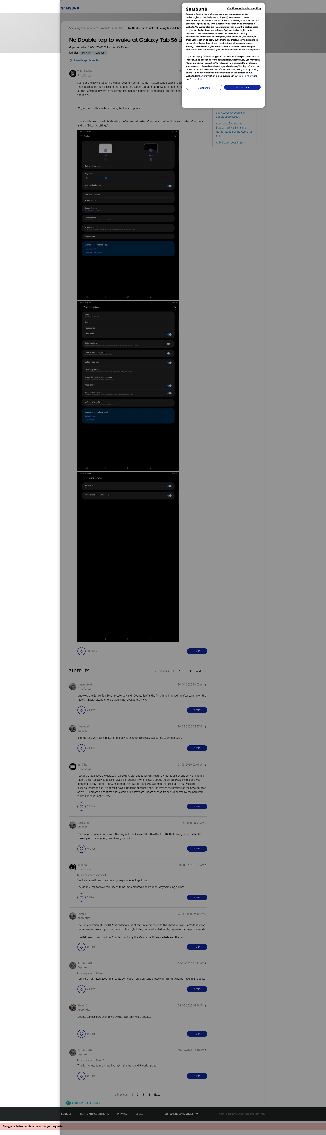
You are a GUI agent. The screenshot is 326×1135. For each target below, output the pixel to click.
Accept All (242, 88)
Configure (204, 88)
